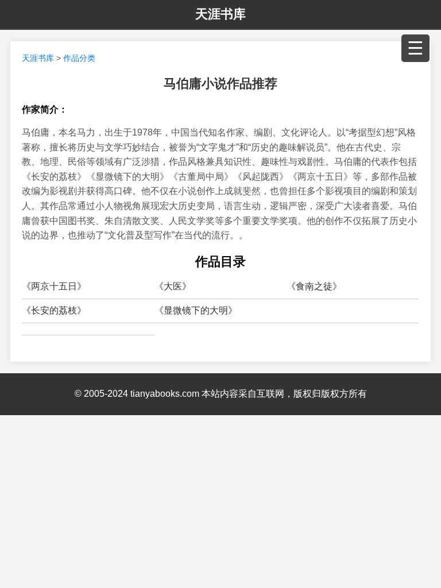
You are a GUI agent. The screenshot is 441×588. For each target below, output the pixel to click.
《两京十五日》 (54, 286)
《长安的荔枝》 (54, 310)
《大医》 (172, 286)
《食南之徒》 (314, 286)
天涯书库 (220, 14)
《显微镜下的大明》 (195, 310)
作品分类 (79, 58)
